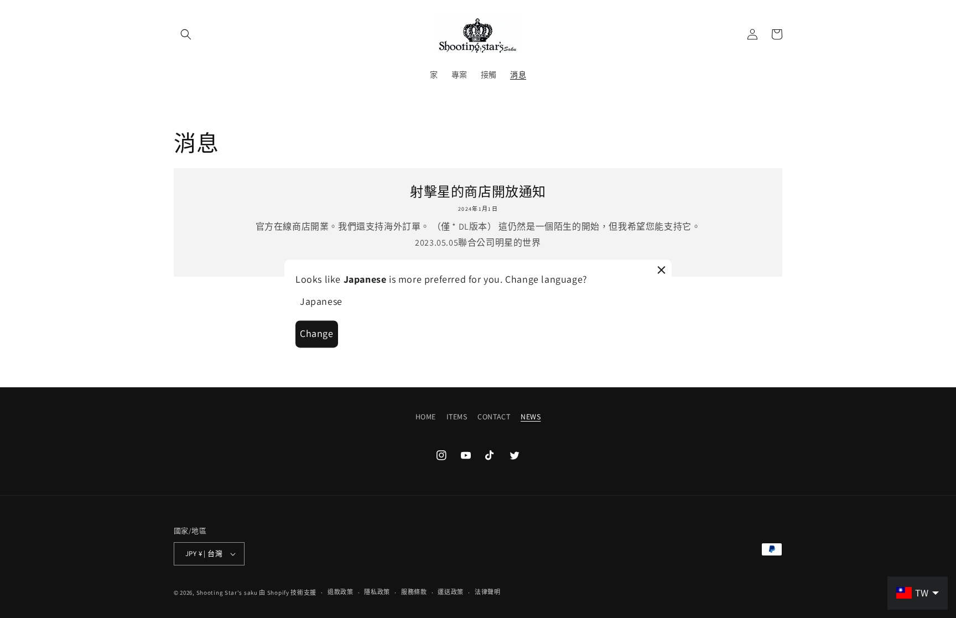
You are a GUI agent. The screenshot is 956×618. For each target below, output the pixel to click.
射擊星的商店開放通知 (478, 191)
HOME (425, 417)
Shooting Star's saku (227, 592)
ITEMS (456, 417)
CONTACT (493, 417)
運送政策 (451, 592)
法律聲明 (488, 592)
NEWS (531, 417)
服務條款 (414, 592)
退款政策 (341, 592)
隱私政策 (377, 592)
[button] (186, 34)
